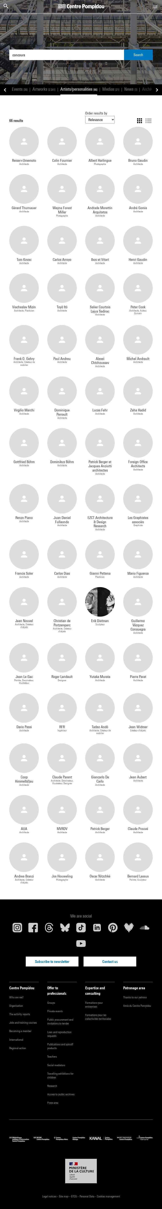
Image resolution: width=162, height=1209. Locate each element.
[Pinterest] (113, 929)
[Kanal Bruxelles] (103, 1141)
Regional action (17, 1048)
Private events (55, 1011)
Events (19, 89)
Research (52, 1086)
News (130, 89)
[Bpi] (21, 1141)
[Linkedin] (97, 929)
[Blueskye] (65, 929)
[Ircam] (44, 1141)
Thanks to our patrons (135, 997)
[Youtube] (81, 945)
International (16, 1039)
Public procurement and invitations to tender (60, 1021)
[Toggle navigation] (155, 6)
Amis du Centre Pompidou (137, 1005)
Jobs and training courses (23, 1022)
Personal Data (87, 1196)
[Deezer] (129, 929)
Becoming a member (20, 1031)
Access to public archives (60, 1094)
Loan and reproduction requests (59, 1034)
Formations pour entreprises (94, 1004)
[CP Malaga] (81, 1141)
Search (138, 55)
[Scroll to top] (152, 1199)
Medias (110, 89)
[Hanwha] (145, 1141)
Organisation (16, 1005)
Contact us (110, 961)
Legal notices (49, 1196)
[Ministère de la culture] (81, 1171)
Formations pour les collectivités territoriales (98, 1016)
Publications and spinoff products (60, 1046)
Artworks (43, 89)
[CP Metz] (63, 1141)
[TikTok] (81, 929)
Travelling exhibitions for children (60, 1075)
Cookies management (108, 1196)
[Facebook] (33, 929)
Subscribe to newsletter (52, 961)
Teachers (52, 1056)
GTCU (74, 1196)
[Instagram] (17, 929)
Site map (64, 1196)
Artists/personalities (78, 89)
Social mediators (56, 1065)
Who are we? (16, 997)
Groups (51, 1002)
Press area (52, 1102)
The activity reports (19, 1014)
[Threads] (49, 929)
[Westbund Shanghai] (127, 1141)
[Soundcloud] (145, 929)
